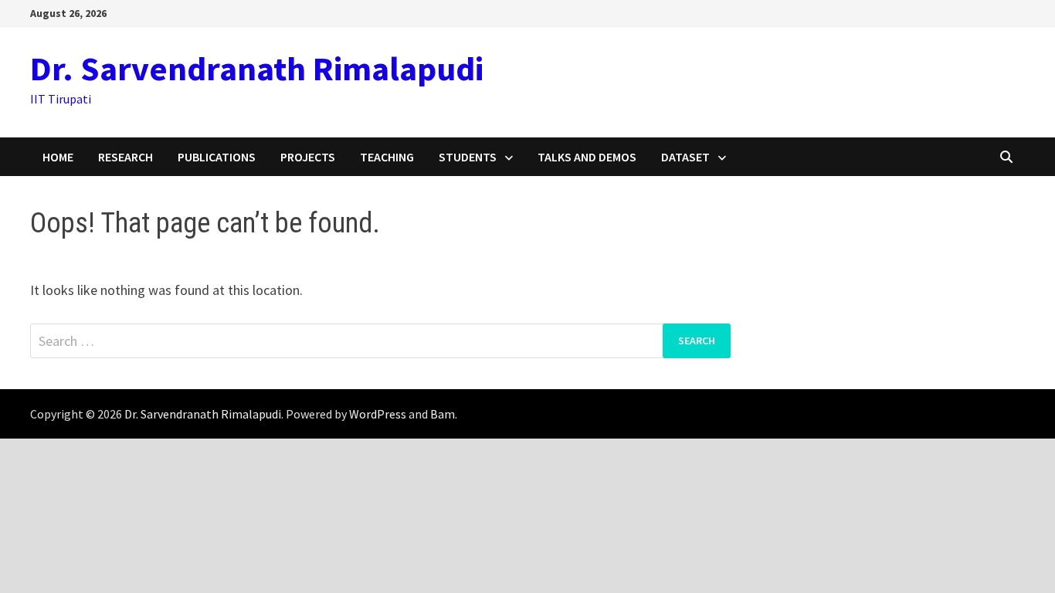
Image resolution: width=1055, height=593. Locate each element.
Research (125, 156)
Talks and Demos (587, 156)
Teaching (387, 156)
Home (57, 156)
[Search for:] (380, 341)
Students (468, 156)
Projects (307, 156)
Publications (217, 156)
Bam (442, 414)
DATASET (685, 156)
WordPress (377, 414)
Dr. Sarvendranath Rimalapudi (256, 68)
